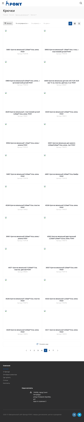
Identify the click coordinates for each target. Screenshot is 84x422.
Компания (6, 366)
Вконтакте (74, 415)
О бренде (6, 372)
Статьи (5, 380)
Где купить (7, 377)
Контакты (6, 383)
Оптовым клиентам (10, 375)
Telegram (79, 415)
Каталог (6, 369)
